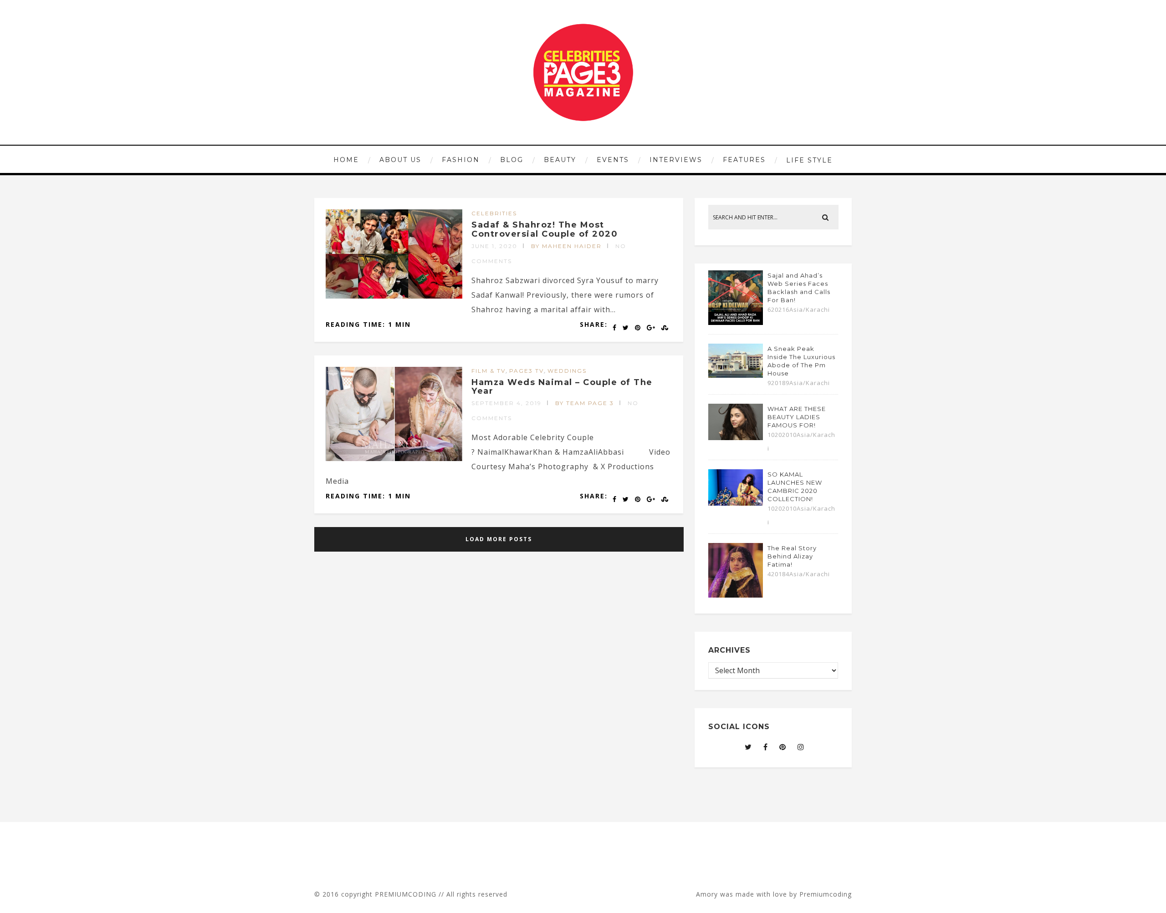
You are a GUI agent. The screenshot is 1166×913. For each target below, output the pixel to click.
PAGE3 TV (526, 370)
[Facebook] (765, 747)
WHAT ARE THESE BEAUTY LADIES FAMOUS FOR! (796, 417)
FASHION (461, 160)
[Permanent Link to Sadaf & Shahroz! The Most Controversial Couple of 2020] (394, 296)
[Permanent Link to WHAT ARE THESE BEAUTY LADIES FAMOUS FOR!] (735, 437)
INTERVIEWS (675, 160)
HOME (346, 160)
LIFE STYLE (809, 160)
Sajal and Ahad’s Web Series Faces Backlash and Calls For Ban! (798, 288)
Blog (511, 160)
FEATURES (744, 160)
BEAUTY (560, 160)
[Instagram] (801, 747)
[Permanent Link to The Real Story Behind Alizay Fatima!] (735, 595)
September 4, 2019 (506, 403)
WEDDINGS (567, 370)
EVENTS (613, 160)
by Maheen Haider (566, 246)
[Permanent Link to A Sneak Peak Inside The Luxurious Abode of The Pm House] (735, 375)
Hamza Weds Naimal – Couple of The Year (562, 386)
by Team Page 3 (584, 403)
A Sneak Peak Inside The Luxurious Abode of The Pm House (801, 361)
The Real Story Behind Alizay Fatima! (792, 556)
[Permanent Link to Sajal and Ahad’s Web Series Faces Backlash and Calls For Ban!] (735, 322)
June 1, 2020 (494, 246)
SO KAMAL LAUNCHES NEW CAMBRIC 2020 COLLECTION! (794, 486)
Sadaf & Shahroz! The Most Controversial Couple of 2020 (544, 229)
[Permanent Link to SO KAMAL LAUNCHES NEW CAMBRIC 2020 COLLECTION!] (735, 503)
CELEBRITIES (494, 213)
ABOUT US (400, 160)
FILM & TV (488, 370)
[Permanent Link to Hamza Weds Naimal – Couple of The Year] (394, 458)
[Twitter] (748, 747)
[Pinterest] (782, 747)
